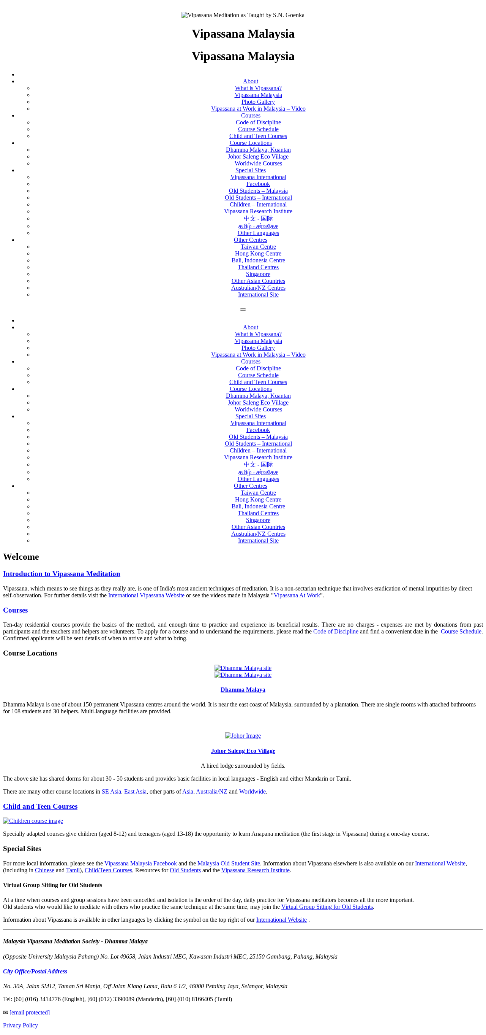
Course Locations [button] (251, 389)
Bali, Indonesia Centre (258, 260)
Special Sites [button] (250, 416)
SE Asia (111, 791)
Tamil (73, 870)
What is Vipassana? (258, 88)
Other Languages (258, 233)
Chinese (44, 870)
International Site (258, 294)
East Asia (135, 791)
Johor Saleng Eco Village (258, 156)
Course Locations (251, 143)
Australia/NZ (211, 791)
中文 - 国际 (258, 218)
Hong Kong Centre (258, 253)
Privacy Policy (20, 1025)
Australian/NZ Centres (258, 287)
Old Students (185, 870)
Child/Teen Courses (108, 870)
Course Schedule (258, 129)
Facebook (258, 184)
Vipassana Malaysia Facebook (140, 863)
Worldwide (252, 791)
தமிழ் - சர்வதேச (258, 226)
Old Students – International (258, 197)
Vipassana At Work (297, 595)
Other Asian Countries (258, 281)
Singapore (258, 274)
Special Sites (250, 170)
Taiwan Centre (258, 246)
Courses (250, 115)
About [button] (250, 327)
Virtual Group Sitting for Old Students (327, 906)
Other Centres (250, 240)
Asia (187, 791)
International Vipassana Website (146, 595)
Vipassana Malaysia (258, 95)
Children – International (258, 204)
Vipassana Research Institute (258, 211)
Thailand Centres (258, 267)
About (250, 81)
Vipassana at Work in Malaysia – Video (258, 108)
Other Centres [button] (250, 486)
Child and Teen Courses (258, 136)
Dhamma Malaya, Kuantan (258, 149)
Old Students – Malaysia (258, 190)
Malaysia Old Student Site (228, 863)
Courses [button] (250, 361)
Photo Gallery (258, 101)
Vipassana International (258, 177)
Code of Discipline (258, 122)
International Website (440, 863)
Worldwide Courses (258, 163)
